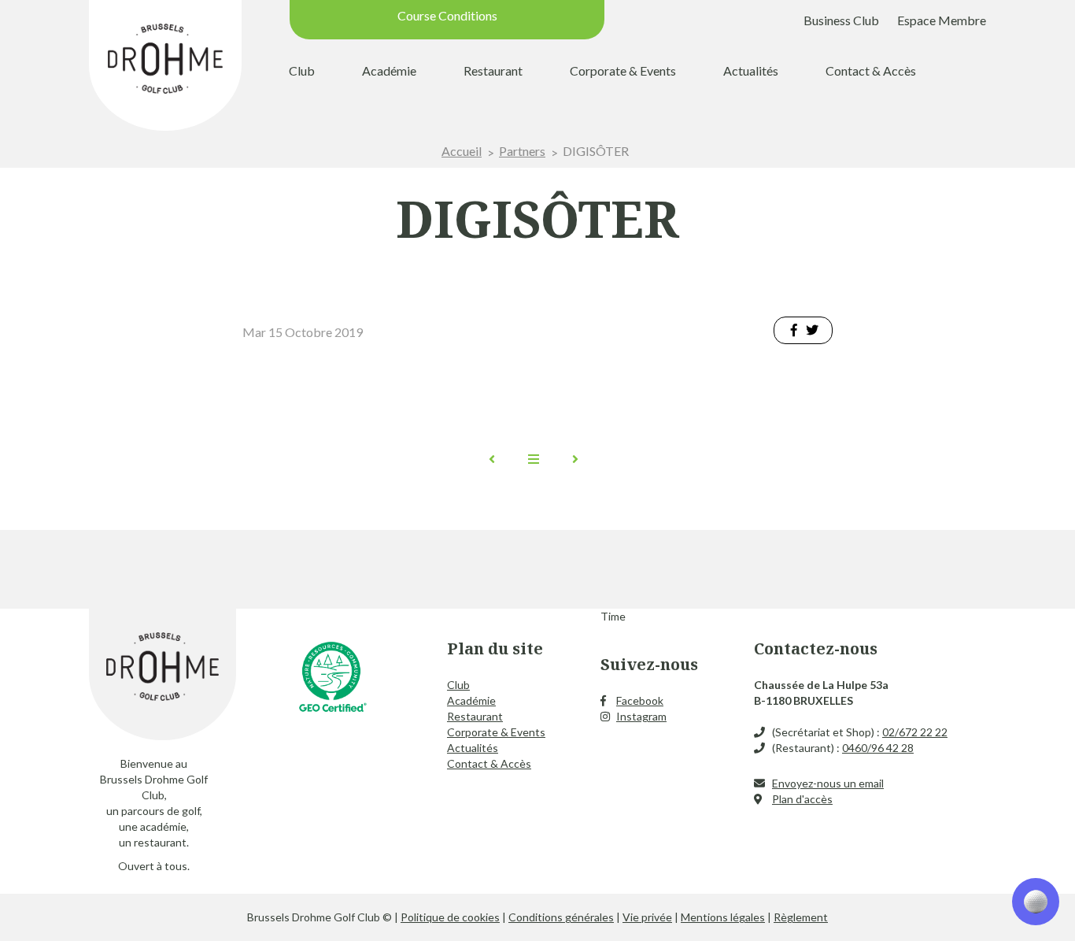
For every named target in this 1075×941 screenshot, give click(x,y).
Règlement (801, 917)
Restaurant (493, 70)
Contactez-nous (815, 648)
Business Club (841, 20)
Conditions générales (561, 917)
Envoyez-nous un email (828, 783)
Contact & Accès (871, 70)
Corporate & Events (623, 70)
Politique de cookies (450, 917)
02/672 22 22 (915, 732)
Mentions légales (723, 917)
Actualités (750, 70)
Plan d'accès (802, 799)
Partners (522, 150)
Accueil (461, 150)
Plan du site (495, 648)
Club (302, 70)
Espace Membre (941, 20)
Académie (389, 70)
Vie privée (647, 917)
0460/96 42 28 (878, 747)
